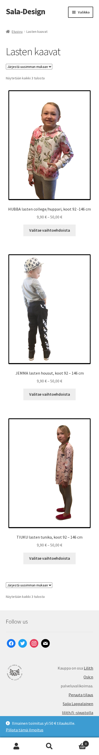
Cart (76, 742)
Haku (49, 746)
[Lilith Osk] (28, 672)
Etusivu (17, 31)
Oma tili (16, 746)
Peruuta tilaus (81, 694)
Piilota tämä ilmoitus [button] (24, 729)
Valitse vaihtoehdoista (49, 230)
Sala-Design (25, 11)
